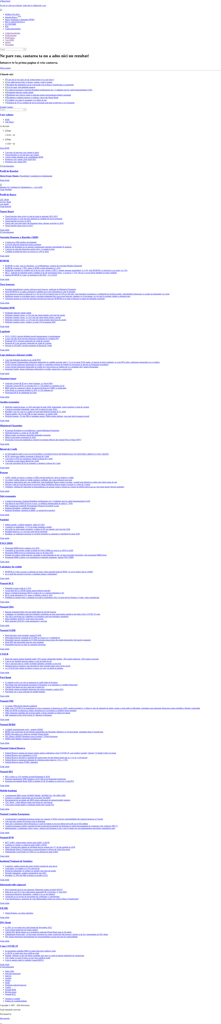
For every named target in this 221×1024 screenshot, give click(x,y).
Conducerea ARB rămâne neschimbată (20, 242)
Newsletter (9, 45)
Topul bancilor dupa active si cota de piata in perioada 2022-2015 (31, 216)
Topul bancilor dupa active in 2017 (19, 226)
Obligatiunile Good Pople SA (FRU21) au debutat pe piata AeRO (31, 852)
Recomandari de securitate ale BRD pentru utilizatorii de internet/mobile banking (37, 800)
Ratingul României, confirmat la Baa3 (20, 508)
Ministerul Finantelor (11, 425)
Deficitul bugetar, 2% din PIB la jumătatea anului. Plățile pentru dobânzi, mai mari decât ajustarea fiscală (47, 416)
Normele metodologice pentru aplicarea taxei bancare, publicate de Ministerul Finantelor (40, 289)
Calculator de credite (11, 566)
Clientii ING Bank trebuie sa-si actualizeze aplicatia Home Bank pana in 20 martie (38, 932)
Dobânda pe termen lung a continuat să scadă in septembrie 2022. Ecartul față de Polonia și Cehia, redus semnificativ (52, 597)
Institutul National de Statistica (16, 861)
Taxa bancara (7, 284)
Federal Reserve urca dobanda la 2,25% (21, 755)
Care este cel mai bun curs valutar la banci (22, 152)
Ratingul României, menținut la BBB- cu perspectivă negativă (30, 510)
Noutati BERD (7, 724)
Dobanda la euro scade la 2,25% (18, 588)
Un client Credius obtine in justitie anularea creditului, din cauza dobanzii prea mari (38, 480)
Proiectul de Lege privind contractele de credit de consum (28, 343)
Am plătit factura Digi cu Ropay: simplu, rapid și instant (29, 82)
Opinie (8, 980)
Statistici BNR (7, 307)
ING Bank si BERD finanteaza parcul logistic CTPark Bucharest (31, 736)
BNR (7, 120)
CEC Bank (4, 201)
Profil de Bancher (9, 171)
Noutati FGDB (7, 630)
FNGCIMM (6, 543)
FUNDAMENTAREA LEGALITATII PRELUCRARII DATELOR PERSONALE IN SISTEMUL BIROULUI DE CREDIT (57, 454)
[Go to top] (1, 1023)
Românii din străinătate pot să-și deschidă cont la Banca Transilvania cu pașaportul (40, 85)
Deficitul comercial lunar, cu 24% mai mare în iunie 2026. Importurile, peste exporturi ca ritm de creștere (47, 407)
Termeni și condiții (12, 999)
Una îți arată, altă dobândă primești (21, 87)
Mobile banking (8, 790)
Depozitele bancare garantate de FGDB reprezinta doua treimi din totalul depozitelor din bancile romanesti (48, 640)
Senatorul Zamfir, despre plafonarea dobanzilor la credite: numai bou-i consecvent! (38, 369)
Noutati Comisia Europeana (15, 814)
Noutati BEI (6, 771)
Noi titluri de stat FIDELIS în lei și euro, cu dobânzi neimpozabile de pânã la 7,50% (39, 503)
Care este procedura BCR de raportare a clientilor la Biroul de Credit (32, 463)
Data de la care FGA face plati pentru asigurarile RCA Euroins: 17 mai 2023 (36, 892)
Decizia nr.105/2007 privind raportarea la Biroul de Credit (28, 345)
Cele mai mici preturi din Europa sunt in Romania (25, 821)
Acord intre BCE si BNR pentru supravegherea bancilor (27, 590)
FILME (4, 908)
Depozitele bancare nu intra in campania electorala (25, 644)
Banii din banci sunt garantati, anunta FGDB (23, 635)
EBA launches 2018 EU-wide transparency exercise (26, 621)
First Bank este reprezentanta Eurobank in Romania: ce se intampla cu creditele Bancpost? (41, 685)
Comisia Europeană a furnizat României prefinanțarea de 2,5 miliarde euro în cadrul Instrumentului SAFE (49, 90)
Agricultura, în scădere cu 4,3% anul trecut (22, 868)
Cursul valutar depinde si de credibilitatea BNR (24, 157)
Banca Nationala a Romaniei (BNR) (19, 19)
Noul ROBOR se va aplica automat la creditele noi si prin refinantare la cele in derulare (40, 292)
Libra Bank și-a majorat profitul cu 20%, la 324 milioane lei (29, 390)
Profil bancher (10, 35)
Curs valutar (6, 114)
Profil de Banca (8, 194)
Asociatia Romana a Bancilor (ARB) (19, 237)
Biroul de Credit (8, 449)
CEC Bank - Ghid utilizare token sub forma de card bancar (29, 802)
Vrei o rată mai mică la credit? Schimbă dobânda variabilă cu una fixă (33, 663)
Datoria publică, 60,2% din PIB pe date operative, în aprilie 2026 (31, 414)
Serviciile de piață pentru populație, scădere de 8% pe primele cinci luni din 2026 (37, 529)
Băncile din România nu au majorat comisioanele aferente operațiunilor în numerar (38, 247)
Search (8, 42)
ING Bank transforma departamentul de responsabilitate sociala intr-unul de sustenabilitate (41, 937)
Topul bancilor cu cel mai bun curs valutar (22, 155)
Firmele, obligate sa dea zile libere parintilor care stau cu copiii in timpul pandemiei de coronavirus (44, 955)
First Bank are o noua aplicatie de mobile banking (25, 692)
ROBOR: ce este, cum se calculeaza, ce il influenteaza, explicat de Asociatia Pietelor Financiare (43, 266)
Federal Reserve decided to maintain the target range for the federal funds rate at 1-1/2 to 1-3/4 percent (46, 758)
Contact (10, 107)
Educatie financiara (13, 973)
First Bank (5, 677)
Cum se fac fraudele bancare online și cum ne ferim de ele (28, 661)
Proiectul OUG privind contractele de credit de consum (27, 341)
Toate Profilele (6, 189)
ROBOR (4, 260)
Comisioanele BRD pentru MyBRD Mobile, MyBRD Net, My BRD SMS (35, 795)
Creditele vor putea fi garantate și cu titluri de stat (27, 100)
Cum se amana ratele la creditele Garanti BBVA (24, 960)
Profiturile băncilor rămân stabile (20, 92)
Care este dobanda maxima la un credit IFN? (23, 360)
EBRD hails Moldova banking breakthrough (23, 739)
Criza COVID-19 (9, 946)
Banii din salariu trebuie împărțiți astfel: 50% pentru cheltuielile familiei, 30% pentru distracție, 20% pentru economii (52, 659)
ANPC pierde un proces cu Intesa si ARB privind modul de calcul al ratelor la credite (39, 477)
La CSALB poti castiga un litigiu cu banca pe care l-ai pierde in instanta (34, 668)
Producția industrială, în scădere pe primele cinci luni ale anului (30, 871)
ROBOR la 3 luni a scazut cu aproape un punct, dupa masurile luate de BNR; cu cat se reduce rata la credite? (49, 572)
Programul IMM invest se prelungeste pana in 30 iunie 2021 (29, 553)
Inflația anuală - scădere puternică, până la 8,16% (25, 525)
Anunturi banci (8, 378)
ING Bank (5, 922)
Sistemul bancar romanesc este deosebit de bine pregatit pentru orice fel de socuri (37, 666)
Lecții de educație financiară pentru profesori (23, 244)
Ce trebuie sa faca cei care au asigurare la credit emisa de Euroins (31, 682)
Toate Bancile (5, 206)
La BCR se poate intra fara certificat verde (22, 953)
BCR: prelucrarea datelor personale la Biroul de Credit (27, 456)
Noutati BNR (10, 990)
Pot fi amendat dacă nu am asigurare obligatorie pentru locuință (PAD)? (34, 890)
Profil (7, 983)
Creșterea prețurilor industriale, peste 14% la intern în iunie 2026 (31, 409)
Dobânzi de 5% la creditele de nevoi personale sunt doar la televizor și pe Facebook (40, 103)
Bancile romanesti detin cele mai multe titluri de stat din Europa (30, 612)
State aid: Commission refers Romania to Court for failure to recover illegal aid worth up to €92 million (46, 824)
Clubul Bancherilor (13, 29)
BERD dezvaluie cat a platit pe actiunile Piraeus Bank (27, 734)
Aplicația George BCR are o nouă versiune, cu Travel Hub (29, 383)
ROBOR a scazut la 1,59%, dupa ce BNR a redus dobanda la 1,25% (32, 268)
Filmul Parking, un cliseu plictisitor (19, 913)
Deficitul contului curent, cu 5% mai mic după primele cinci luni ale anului (35, 315)
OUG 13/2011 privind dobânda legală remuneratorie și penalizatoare (32, 336)
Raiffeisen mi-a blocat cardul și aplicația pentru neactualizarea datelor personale (39, 95)
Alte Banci (9, 122)
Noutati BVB (7, 837)
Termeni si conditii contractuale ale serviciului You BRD (28, 798)
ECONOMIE (10, 24)
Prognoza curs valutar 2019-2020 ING (20, 159)
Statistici (4, 519)
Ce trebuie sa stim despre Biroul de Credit (22, 461)
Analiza (8, 978)
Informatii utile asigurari (13, 884)
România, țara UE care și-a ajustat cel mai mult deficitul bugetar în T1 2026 (35, 412)
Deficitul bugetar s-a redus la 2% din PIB (21, 433)
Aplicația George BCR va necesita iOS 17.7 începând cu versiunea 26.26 (34, 386)
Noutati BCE (7, 583)
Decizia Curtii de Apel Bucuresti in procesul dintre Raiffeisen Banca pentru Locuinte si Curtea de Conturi (47, 484)
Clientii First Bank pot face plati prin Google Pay (25, 687)
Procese (4, 472)
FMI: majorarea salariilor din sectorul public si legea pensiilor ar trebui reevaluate (37, 713)
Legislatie (5, 331)
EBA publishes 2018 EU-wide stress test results (24, 619)
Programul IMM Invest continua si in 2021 (22, 548)
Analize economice (9, 402)
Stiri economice (8, 496)
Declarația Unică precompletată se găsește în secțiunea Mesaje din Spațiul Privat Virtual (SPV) (43, 440)
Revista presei (10, 992)
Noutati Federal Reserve (12, 748)
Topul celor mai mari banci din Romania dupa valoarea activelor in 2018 (34, 223)
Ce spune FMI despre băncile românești (21, 706)
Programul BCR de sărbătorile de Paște (21, 393)
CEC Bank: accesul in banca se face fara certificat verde (27, 958)
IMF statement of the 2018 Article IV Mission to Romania (28, 715)
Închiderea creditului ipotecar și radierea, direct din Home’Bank (32, 97)
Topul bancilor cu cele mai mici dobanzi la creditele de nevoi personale (33, 219)
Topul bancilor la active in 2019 (18, 221)
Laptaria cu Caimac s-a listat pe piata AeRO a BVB (26, 845)
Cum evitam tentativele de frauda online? (21, 930)
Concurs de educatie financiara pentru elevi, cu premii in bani (29, 249)
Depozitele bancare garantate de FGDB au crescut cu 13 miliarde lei (32, 638)
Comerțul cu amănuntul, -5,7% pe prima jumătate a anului (28, 527)
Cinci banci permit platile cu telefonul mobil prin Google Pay (29, 805)
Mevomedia (5, 1018)
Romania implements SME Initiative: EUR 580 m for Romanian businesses (35, 779)
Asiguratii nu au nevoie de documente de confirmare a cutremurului (32, 896)
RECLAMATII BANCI (15, 22)
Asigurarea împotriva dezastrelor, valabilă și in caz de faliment (30, 894)
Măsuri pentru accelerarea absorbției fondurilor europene (28, 435)
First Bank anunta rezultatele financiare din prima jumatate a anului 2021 (34, 689)
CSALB (4, 654)
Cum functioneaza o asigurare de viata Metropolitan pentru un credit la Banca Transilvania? (42, 899)
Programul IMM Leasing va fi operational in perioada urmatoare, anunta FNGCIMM (39, 557)
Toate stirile (4, 230)
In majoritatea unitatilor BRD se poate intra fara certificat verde (30, 951)
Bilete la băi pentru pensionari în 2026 (20, 437)
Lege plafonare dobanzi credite (16, 355)
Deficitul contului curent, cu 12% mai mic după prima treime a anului (33, 317)
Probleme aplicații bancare (15, 985)
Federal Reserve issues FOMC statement (21, 762)
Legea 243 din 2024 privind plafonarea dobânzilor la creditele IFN (32, 339)
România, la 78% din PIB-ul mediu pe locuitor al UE (26, 875)
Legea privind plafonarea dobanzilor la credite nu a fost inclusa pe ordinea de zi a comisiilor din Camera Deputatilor (51, 367)
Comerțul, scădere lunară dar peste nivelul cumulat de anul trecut (31, 866)
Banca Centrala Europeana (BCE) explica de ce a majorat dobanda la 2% (34, 593)
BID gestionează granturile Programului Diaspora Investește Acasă (32, 506)
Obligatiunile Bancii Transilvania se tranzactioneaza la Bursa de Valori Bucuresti (37, 849)
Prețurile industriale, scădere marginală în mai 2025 (25, 873)
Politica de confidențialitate (16, 1001)
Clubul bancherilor (12, 33)
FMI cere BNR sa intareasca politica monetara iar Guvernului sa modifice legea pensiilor (40, 710)
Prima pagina (5, 68)
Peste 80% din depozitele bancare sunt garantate (24, 642)
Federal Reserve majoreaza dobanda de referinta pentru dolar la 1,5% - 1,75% (36, 760)
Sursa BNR (4, 148)
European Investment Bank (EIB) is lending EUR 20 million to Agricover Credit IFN (39, 781)
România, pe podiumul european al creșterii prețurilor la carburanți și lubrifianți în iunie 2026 (42, 534)
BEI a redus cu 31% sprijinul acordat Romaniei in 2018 (27, 777)
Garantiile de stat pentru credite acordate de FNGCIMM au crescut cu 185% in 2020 (39, 550)
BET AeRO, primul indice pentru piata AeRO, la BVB (27, 842)
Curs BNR (9, 40)
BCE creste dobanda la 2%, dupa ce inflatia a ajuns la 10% (28, 595)
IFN (6, 26)
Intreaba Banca (11, 17)
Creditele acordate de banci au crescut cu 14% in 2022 (27, 251)
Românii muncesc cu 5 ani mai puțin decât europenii (26, 531)
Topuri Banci (7, 211)
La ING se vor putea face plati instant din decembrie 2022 (28, 927)
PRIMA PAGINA (12, 14)
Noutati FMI (6, 701)
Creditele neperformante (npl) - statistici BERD (24, 729)
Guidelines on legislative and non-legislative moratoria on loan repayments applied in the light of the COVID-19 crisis (52, 614)
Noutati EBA (7, 607)
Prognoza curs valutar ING (16, 162)
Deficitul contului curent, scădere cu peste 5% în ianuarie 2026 (30, 322)
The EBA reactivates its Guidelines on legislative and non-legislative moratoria (36, 616)
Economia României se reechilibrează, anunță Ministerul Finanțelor (32, 430)
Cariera (8, 987)
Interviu (8, 976)
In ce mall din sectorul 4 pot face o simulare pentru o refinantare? (31, 574)
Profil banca (10, 38)
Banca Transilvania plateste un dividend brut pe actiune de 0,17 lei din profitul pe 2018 (40, 847)
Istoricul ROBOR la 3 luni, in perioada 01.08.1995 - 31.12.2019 (31, 275)
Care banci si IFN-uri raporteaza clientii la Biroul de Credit (28, 459)
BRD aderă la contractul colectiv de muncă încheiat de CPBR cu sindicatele (35, 388)
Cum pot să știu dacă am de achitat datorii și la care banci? (30, 80)
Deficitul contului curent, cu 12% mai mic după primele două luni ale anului (35, 320)
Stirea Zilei (9, 971)
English (3, 107)
